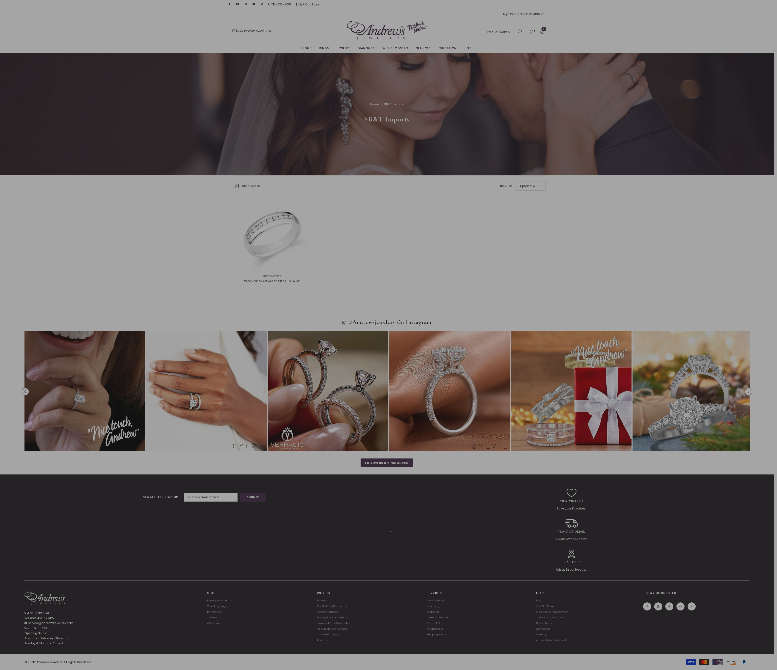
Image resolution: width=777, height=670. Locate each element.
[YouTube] (444, 359)
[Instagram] (427, 359)
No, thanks (438, 369)
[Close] (484, 287)
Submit (436, 342)
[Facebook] (419, 359)
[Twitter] (453, 359)
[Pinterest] (436, 359)
